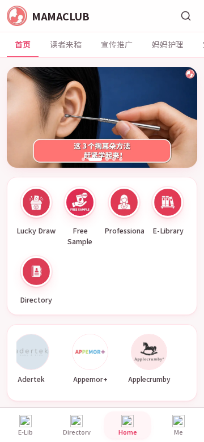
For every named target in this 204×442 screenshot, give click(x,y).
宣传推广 (117, 44)
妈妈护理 (168, 44)
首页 (23, 44)
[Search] (186, 16)
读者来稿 (66, 44)
